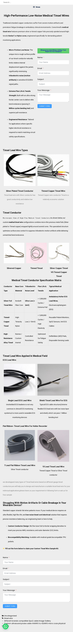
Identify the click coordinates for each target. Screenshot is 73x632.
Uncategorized (10, 616)
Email (39, 68)
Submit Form (44, 106)
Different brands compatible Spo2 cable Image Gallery (27, 621)
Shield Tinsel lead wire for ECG (53, 400)
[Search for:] (36, 2)
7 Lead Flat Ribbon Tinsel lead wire (19, 465)
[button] (5, 626)
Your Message (43, 90)
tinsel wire (8, 618)
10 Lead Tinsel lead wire (53, 466)
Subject (40, 79)
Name (39, 57)
